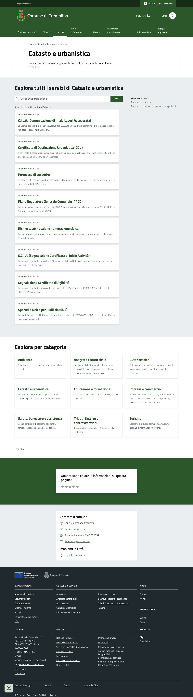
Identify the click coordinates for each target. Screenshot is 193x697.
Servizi (60, 32)
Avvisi (143, 598)
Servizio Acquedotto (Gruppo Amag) (72, 647)
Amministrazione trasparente (112, 651)
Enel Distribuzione (64, 651)
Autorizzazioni (62, 603)
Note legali (103, 642)
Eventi (143, 622)
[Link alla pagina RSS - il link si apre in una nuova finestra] (148, 16)
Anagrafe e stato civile (66, 598)
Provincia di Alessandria (67, 642)
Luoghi (143, 617)
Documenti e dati (23, 598)
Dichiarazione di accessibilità (111, 647)
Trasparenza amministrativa (113, 30)
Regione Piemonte (24, 3)
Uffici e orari (20, 669)
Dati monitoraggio (23, 685)
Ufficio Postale (63, 665)
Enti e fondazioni (22, 603)
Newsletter (145, 641)
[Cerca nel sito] (171, 15)
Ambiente (61, 594)
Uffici (17, 621)
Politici (18, 612)
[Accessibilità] (9, 688)
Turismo (101, 607)
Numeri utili (20, 673)
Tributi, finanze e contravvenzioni (113, 603)
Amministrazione (27, 32)
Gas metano (62, 656)
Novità (46, 32)
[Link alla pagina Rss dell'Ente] (141, 637)
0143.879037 (30, 652)
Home (31, 44)
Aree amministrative (24, 594)
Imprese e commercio (108, 594)
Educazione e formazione (68, 612)
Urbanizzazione (144, 32)
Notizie (143, 594)
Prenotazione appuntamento (111, 661)
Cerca (116, 98)
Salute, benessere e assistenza (112, 598)
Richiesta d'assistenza (108, 665)
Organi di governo (23, 607)
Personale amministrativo (27, 617)
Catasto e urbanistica (28, 114)
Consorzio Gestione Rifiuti (68, 660)
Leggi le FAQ (104, 654)
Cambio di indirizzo (141, 102)
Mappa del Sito (91, 685)
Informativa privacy (107, 637)
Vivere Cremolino (76, 30)
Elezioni (96, 32)
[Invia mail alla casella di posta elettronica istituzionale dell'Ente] (30, 660)
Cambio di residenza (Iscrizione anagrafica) (153, 106)
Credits (67, 685)
